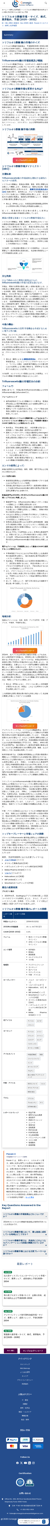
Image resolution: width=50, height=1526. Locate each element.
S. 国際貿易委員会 (29, 359)
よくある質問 (25, 1372)
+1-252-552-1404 (27, 1509)
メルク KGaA (10, 860)
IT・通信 (25, 1400)
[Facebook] (17, 1463)
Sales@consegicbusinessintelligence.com (26, 1513)
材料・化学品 (25, 1408)
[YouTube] (25, 1463)
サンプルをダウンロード (33, 1350)
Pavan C (11, 1153)
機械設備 (25, 1416)
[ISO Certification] (20, 1482)
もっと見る (29, 1197)
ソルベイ (8, 873)
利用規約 (25, 1384)
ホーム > (5, 10)
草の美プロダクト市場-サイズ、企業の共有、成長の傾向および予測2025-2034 (25, 1295)
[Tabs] (25, 35)
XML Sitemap (25, 1368)
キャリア (25, 1376)
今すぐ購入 (10, 1350)
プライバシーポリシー (25, 1380)
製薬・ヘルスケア (25, 1412)
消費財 (25, 1404)
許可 (43, 1521)
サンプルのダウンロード (25, 160)
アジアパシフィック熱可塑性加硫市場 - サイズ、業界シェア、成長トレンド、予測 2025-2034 (23, 1316)
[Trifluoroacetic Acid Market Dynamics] (25, 265)
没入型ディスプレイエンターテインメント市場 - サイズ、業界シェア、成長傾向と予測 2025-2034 (25, 1277)
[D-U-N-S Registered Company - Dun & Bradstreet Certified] (29, 1482)
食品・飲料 (25, 1419)
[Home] (23, 3)
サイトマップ (25, 1364)
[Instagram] (33, 1463)
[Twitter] (21, 1463)
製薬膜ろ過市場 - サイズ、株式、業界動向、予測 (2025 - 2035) (24, 1334)
